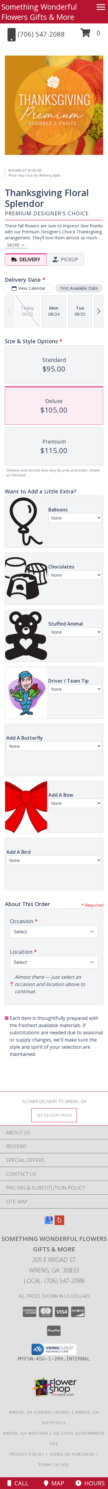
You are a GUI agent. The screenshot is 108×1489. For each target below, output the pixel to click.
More (13, 245)
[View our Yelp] (59, 1223)
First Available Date (79, 288)
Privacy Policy (27, 1454)
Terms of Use (54, 1464)
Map (56, 1483)
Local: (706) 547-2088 (54, 1281)
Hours (93, 1483)
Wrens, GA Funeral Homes (39, 1412)
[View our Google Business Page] (48, 1223)
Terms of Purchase (71, 1454)
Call (19, 1483)
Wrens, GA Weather (25, 1433)
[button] (90, 35)
